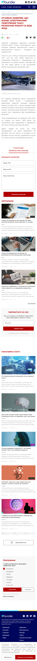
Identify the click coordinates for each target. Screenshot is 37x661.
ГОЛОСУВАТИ (12, 589)
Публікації (6, 627)
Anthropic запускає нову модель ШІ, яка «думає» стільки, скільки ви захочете (16, 482)
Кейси (22, 635)
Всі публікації (31, 303)
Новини (9, 12)
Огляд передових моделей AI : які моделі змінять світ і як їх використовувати (16, 449)
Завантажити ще (20, 542)
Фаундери (6, 635)
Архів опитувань (8, 596)
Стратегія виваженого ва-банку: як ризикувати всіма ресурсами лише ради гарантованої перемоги (16, 254)
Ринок (22, 640)
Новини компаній (25, 637)
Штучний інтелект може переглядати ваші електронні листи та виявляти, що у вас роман (18, 415)
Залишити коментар (18, 194)
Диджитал (23, 627)
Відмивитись (7, 657)
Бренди (22, 632)
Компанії (5, 630)
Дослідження (24, 630)
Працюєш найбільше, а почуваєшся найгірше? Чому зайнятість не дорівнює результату (18, 287)
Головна (4, 12)
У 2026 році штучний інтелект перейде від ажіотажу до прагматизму (17, 516)
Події (4, 637)
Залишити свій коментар (18, 150)
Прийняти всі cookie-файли (25, 657)
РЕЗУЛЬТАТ (28, 589)
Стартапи (6, 632)
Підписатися (18, 328)
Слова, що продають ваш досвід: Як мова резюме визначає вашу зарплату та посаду (17, 221)
